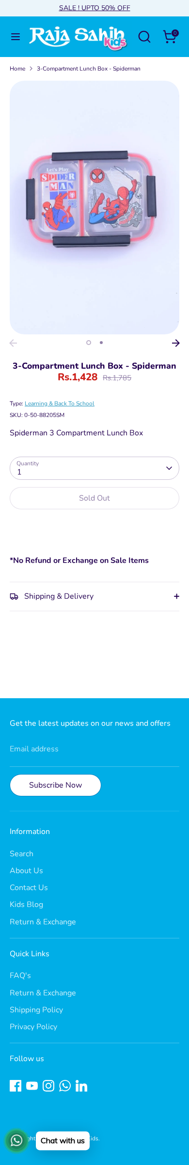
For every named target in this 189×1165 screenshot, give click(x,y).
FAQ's (20, 975)
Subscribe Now (55, 785)
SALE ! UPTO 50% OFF (94, 8)
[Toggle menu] (12, 36)
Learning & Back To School (59, 403)
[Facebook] (15, 1086)
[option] (94, 207)
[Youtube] (32, 1086)
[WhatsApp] (65, 1086)
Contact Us (29, 887)
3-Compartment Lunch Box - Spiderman (89, 68)
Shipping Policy (36, 1010)
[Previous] (13, 343)
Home (17, 68)
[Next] (176, 343)
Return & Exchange (43, 922)
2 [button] (101, 342)
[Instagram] (48, 1086)
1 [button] (88, 342)
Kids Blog (26, 904)
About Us (26, 870)
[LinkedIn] (81, 1086)
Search (21, 854)
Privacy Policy (33, 1026)
